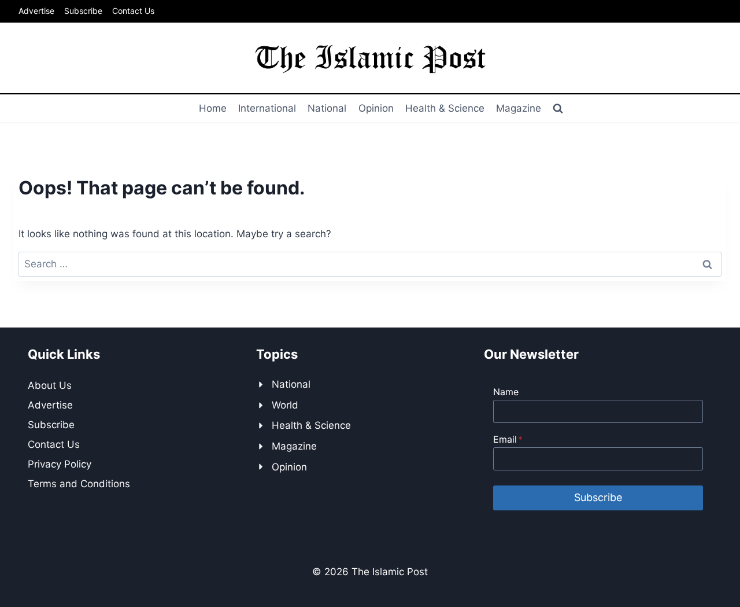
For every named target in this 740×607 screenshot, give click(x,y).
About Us (50, 385)
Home (213, 108)
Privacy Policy (59, 464)
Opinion (376, 108)
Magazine (518, 108)
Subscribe (83, 11)
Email (508, 439)
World (285, 405)
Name (506, 392)
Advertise (36, 11)
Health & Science (444, 108)
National (327, 108)
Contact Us (133, 11)
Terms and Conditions (79, 484)
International (267, 108)
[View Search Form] (557, 108)
